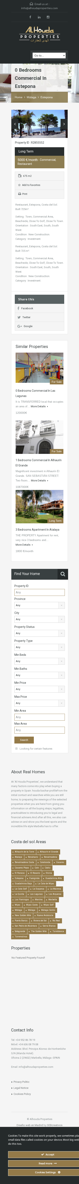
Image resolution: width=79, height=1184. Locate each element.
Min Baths (20, 668)
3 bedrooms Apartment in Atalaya (37, 529)
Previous (14, 124)
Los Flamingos (22, 899)
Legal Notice (21, 1087)
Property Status (24, 626)
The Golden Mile (39, 931)
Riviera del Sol (40, 920)
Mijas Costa (32, 905)
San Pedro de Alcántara (26, 926)
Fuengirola (34, 878)
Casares (60, 862)
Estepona (47, 97)
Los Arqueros (55, 894)
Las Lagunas (36, 894)
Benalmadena (50, 857)
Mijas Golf (48, 905)
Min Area (20, 710)
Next (64, 124)
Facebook (27, 308)
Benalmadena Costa (24, 862)
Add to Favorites (30, 185)
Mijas (17, 905)
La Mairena (55, 889)
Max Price (20, 696)
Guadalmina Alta (53, 878)
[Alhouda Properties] (39, 34)
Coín (37, 868)
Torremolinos (21, 936)
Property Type (23, 640)
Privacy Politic (21, 1081)
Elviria (49, 873)
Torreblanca (58, 931)
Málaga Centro (48, 910)
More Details (38, 406)
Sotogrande (20, 931)
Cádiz (47, 868)
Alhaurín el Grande (49, 852)
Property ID (21, 586)
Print (24, 194)
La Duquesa (38, 889)
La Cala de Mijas (46, 883)
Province (20, 599)
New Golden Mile (23, 915)
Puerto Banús (21, 920)
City (16, 612)
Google (28, 326)
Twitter (26, 317)
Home (18, 97)
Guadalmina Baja (23, 883)
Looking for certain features (35, 748)
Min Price (20, 682)
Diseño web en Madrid (30, 1125)
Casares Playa (22, 868)
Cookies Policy (22, 1093)
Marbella (52, 899)
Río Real (56, 920)
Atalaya (18, 857)
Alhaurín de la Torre (24, 852)
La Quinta (19, 894)
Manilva (39, 899)
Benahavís (33, 857)
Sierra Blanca (49, 926)
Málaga (31, 97)
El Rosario (35, 873)
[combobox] (39, 605)
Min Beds (20, 654)
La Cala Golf (21, 889)
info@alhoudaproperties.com (39, 8)
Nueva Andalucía (45, 915)
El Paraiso (20, 873)
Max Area (20, 723)
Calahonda (45, 862)
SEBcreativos (54, 1125)
